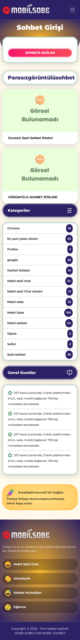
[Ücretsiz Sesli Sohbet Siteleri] (40, 110)
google (39, 260)
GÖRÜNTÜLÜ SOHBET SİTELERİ (32, 197)
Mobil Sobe (39, 312)
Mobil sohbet (39, 323)
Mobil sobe (39, 302)
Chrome (39, 228)
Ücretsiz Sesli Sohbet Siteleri (30, 138)
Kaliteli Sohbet (39, 270)
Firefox (39, 249)
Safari (39, 344)
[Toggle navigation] (72, 9)
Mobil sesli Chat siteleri (39, 291)
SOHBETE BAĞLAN (40, 53)
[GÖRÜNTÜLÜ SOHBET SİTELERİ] (40, 170)
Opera (39, 333)
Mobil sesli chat (39, 281)
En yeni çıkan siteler (39, 239)
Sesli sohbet (39, 354)
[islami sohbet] (26, 10)
